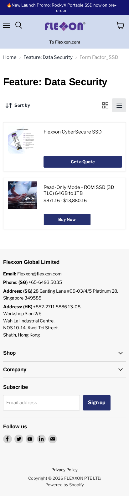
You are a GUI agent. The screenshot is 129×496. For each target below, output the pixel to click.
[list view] (119, 105)
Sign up (97, 402)
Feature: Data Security (48, 57)
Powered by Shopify (64, 484)
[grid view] (105, 105)
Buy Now (67, 219)
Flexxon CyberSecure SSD (73, 132)
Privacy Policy (64, 469)
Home (10, 57)
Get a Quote (83, 161)
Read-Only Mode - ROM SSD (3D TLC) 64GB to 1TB (79, 190)
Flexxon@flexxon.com (39, 273)
